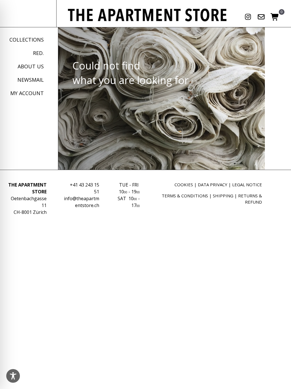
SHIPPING (223, 195)
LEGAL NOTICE (247, 184)
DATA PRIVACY (212, 184)
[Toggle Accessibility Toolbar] (13, 375)
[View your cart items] (275, 17)
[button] (247, 16)
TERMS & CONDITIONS (185, 195)
